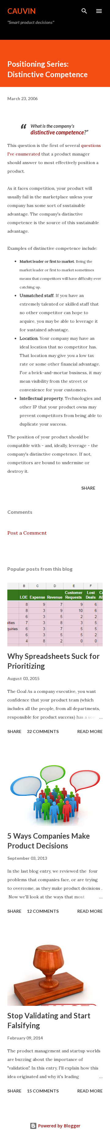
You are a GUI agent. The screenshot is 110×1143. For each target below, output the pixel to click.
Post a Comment (27, 533)
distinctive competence (57, 132)
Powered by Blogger (58, 1126)
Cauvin (21, 10)
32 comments (43, 731)
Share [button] (88, 488)
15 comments (43, 1090)
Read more (90, 731)
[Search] (84, 11)
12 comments (43, 911)
